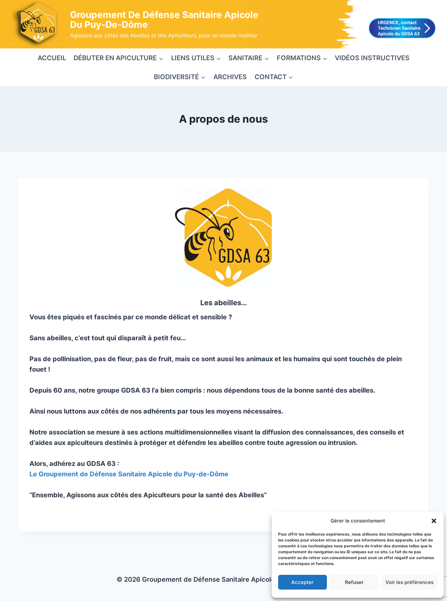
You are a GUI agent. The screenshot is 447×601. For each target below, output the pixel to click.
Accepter (302, 582)
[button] (434, 521)
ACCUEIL (52, 58)
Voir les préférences (409, 582)
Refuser (354, 582)
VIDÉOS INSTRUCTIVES (372, 58)
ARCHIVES (230, 77)
